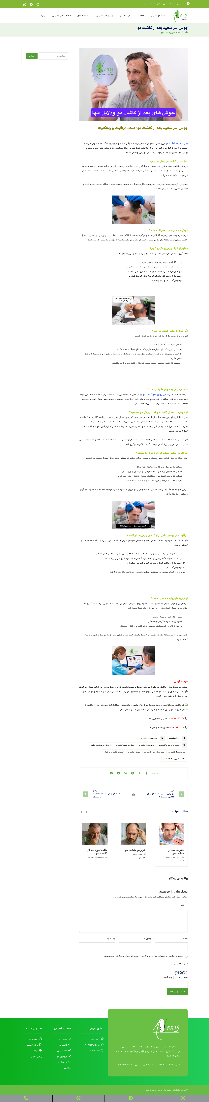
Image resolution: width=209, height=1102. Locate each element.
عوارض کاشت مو (134, 752)
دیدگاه (183, 906)
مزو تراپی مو (62, 1056)
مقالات (178, 857)
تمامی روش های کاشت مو (156, 394)
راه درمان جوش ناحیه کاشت (101, 745)
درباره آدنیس (32, 1045)
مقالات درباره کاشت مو (148, 738)
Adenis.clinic (174, 738)
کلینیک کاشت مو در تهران (113, 752)
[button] (38, 4)
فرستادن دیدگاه (177, 991)
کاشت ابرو (63, 1045)
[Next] (81, 811)
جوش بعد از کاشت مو (146, 745)
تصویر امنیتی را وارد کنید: (175, 977)
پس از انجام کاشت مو (177, 143)
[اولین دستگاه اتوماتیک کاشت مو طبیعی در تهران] (180, 16)
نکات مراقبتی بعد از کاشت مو (174, 759)
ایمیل (147, 938)
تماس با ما (33, 1039)
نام (185, 938)
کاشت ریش (62, 1051)
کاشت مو (174, 166)
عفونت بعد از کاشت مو (176, 752)
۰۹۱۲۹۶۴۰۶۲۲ (94, 1051)
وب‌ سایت (110, 938)
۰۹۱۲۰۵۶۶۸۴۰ (94, 1039)
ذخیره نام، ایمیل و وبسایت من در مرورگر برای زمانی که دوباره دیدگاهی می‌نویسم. (143, 956)
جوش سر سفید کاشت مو (125, 745)
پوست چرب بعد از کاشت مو (169, 745)
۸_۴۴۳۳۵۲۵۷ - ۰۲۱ (92, 1045)
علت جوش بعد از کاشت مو (154, 752)
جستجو (32, 56)
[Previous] (86, 811)
